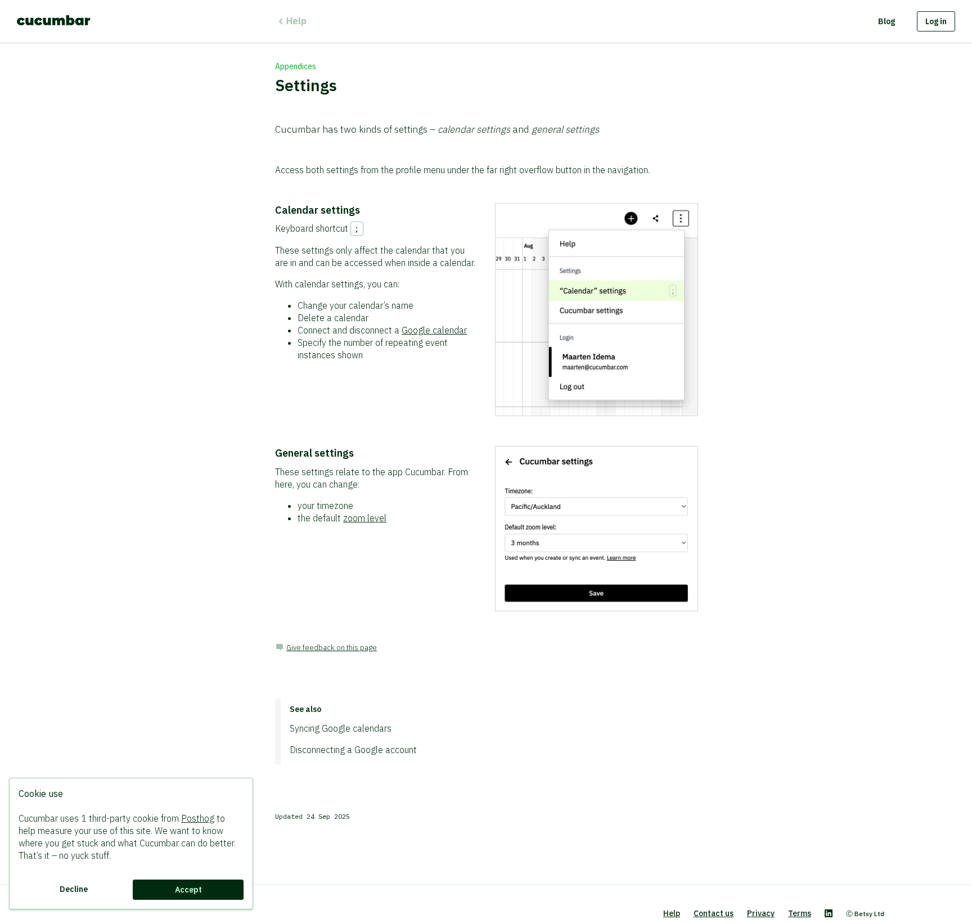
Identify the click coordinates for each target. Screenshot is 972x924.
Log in (936, 21)
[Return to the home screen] (54, 21)
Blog (886, 21)
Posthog (197, 818)
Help (296, 21)
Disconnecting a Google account (353, 749)
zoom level (364, 518)
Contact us (714, 913)
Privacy (761, 913)
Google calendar (434, 330)
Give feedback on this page (331, 647)
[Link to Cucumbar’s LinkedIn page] (828, 914)
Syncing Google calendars (341, 728)
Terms (799, 913)
